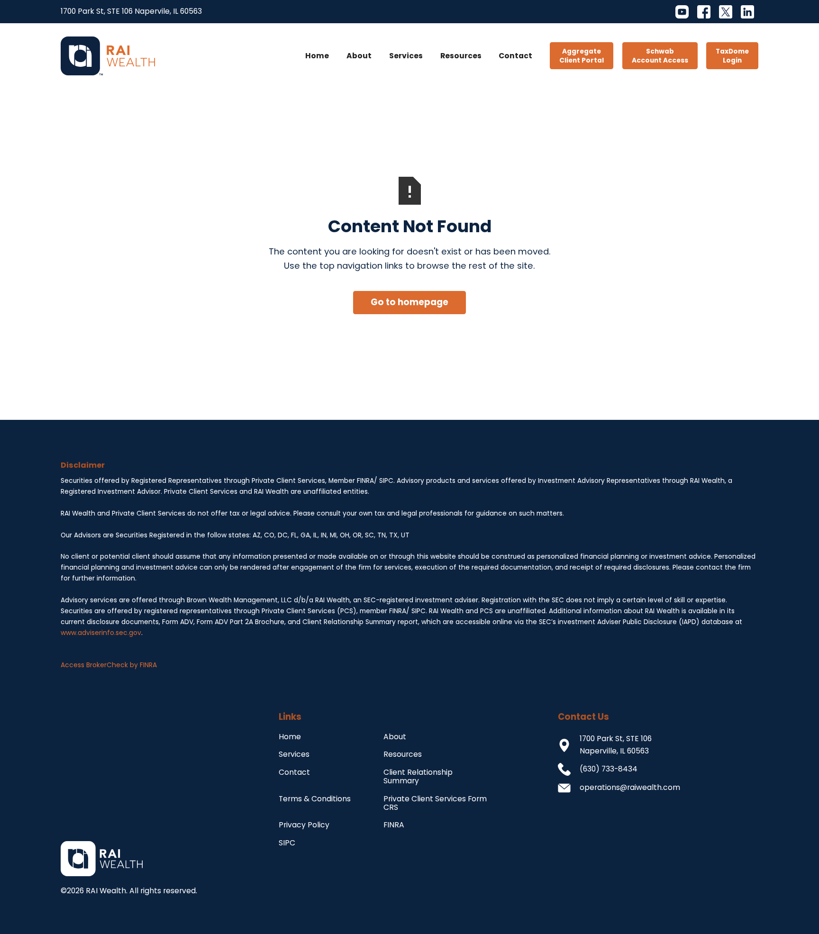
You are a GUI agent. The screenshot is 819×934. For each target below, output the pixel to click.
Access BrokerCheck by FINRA (109, 665)
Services (406, 56)
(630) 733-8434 (608, 769)
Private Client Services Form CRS (435, 803)
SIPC (287, 843)
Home (317, 56)
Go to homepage (409, 302)
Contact (515, 56)
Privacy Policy (304, 825)
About (359, 56)
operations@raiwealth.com (630, 787)
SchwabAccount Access (660, 56)
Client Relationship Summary (418, 776)
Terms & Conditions (315, 799)
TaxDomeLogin (732, 56)
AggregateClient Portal (581, 56)
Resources (461, 56)
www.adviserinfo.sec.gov (101, 632)
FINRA (393, 825)
